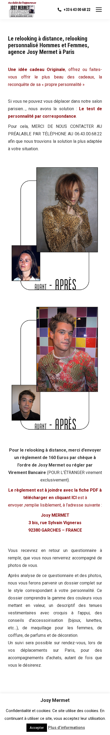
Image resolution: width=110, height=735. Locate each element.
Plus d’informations (66, 727)
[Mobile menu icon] (99, 9)
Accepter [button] (37, 728)
